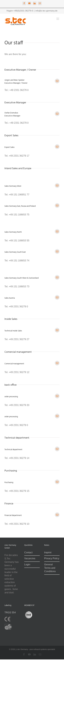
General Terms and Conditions (50, 568)
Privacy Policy (51, 558)
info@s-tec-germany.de (46, 10)
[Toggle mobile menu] (58, 18)
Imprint (47, 552)
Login (27, 564)
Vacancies (29, 558)
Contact (28, 552)
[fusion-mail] (57, 81)
